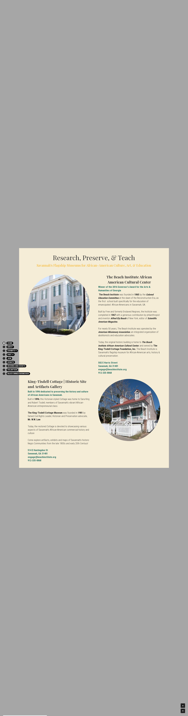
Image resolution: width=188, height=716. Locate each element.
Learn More (15, 697)
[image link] (59, 305)
